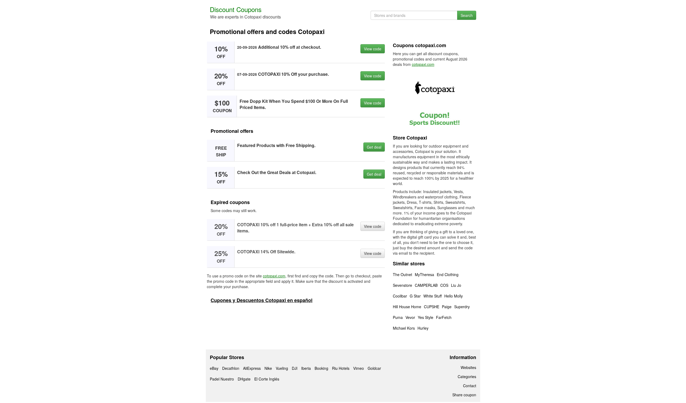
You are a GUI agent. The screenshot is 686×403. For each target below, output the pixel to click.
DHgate (244, 379)
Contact (469, 385)
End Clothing (447, 274)
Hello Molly (453, 296)
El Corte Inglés (266, 379)
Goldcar (374, 368)
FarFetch (444, 317)
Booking (321, 368)
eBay (214, 368)
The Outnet (402, 274)
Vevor (410, 317)
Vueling (282, 368)
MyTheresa (424, 274)
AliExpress (252, 368)
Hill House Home (407, 306)
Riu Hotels (340, 368)
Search (467, 15)
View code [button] (372, 48)
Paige (447, 306)
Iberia (306, 368)
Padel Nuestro (222, 379)
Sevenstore (402, 285)
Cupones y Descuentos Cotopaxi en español (261, 300)
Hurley (422, 328)
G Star (415, 296)
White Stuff (432, 296)
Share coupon (464, 394)
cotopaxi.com (274, 275)
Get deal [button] (374, 147)
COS (444, 285)
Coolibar (400, 296)
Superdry (462, 306)
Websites (468, 367)
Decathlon (230, 368)
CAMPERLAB (426, 285)
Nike (268, 368)
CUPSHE (431, 306)
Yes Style (425, 317)
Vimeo (358, 368)
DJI (294, 368)
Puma (398, 317)
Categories (467, 376)
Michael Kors (404, 328)
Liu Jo (456, 285)
